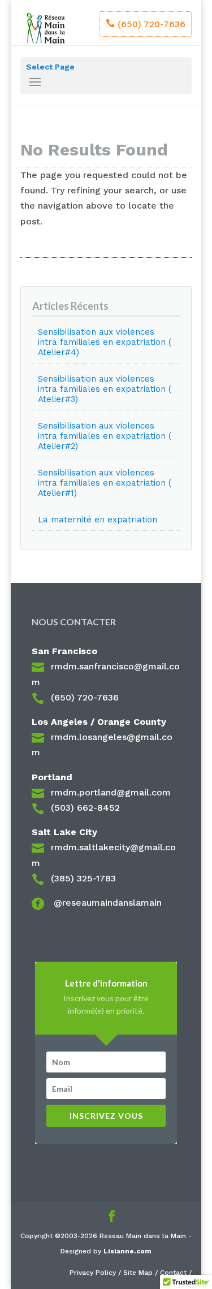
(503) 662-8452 (85, 807)
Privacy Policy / (96, 1273)
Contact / (176, 1273)
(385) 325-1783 (83, 878)
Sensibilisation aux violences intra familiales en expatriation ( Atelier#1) (104, 483)
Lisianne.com (127, 1251)
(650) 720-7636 (151, 24)
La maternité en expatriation (97, 519)
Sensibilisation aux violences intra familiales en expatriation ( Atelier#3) (104, 389)
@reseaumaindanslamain (106, 902)
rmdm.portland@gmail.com (111, 792)
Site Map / (141, 1273)
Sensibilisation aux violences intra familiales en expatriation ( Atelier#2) (104, 436)
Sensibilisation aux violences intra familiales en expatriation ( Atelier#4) (104, 342)
